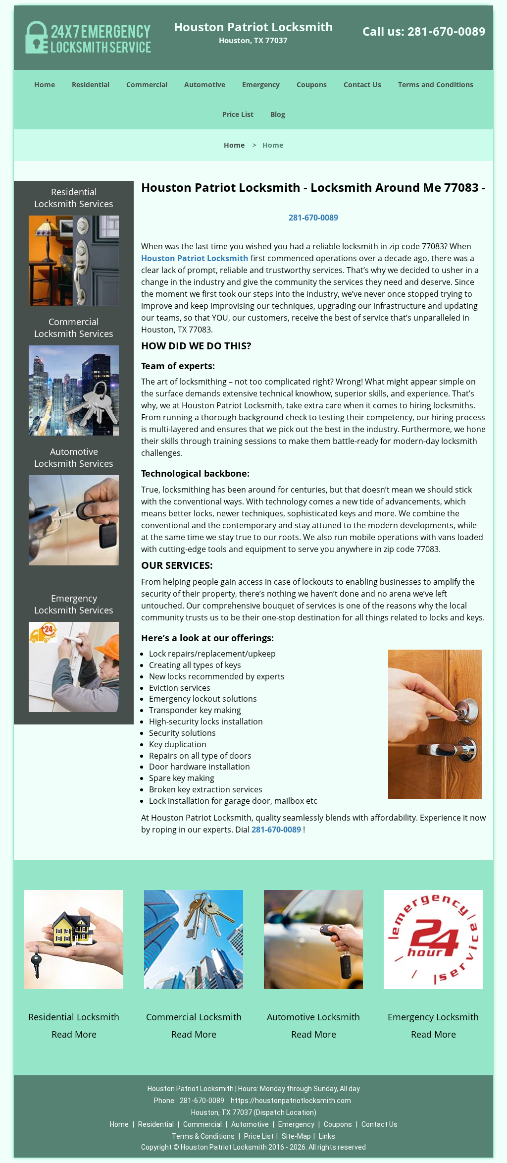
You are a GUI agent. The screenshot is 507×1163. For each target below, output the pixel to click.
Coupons (312, 84)
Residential (90, 84)
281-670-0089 (446, 32)
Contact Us (362, 84)
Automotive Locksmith (313, 1017)
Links (327, 1136)
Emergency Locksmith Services (73, 604)
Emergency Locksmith (433, 1017)
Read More (74, 1034)
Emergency (261, 84)
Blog (277, 114)
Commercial (146, 84)
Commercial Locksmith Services (73, 327)
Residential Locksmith (73, 1017)
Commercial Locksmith (194, 1017)
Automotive (204, 84)
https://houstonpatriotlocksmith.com (291, 1101)
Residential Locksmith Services (73, 198)
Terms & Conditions (203, 1136)
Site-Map (296, 1136)
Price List (238, 114)
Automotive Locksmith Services (73, 457)
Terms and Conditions (435, 84)
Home (44, 84)
